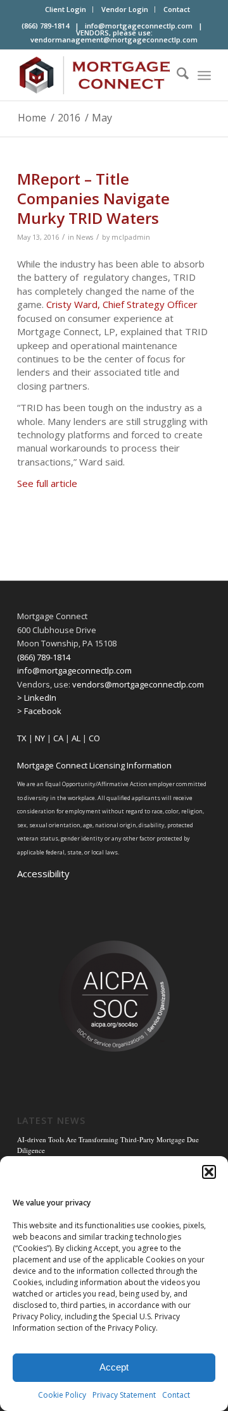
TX (22, 738)
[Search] (176, 75)
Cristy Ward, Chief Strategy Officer (122, 304)
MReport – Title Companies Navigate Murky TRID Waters (93, 198)
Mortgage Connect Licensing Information (94, 765)
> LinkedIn (36, 697)
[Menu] (204, 75)
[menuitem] (66, 9)
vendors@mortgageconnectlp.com (138, 684)
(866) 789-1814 (43, 657)
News (84, 237)
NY (40, 738)
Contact (176, 1394)
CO (94, 738)
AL (76, 738)
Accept (114, 1367)
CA (58, 738)
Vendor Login (124, 9)
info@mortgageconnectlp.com (139, 25)
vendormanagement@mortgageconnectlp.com (114, 39)
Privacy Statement (124, 1394)
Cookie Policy (62, 1394)
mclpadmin (130, 237)
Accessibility (43, 873)
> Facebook (39, 711)
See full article (47, 483)
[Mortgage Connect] (94, 75)
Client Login (65, 9)
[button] (209, 1172)
